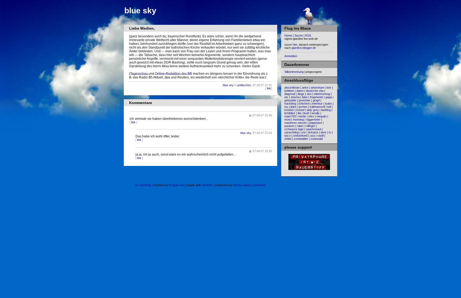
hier (295, 44)
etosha (295, 97)
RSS (308, 35)
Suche (299, 35)
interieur (317, 103)
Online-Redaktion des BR (173, 74)
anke (305, 87)
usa (312, 135)
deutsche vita (314, 90)
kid (329, 106)
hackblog (290, 103)
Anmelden (290, 56)
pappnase (315, 122)
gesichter (305, 100)
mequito (321, 116)
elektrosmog (322, 94)
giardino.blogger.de (304, 47)
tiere (323, 132)
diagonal (289, 94)
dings (300, 94)
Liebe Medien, (142, 28)
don (309, 94)
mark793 (290, 116)
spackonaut (313, 129)
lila (299, 113)
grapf (316, 100)
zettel (287, 138)
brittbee (289, 90)
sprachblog (291, 132)
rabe (300, 126)
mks (311, 116)
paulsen (289, 126)
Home (288, 35)
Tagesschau (139, 74)
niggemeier (313, 119)
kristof (300, 110)
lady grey (313, 110)
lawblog (326, 110)
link (269, 88)
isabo (328, 103)
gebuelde (290, 100)
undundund (300, 135)
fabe (305, 97)
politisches (244, 85)
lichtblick (289, 113)
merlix (302, 116)
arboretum (317, 87)
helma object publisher (249, 185)
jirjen (293, 106)
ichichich (304, 103)
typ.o (287, 135)
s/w (303, 132)
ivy (286, 106)
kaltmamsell (317, 106)
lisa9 (306, 113)
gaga (328, 97)
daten (300, 90)
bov (329, 87)
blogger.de (176, 185)
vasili (320, 135)
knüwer (289, 110)
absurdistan (292, 87)
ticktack (313, 132)
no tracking (143, 185)
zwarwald (317, 138)
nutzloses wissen (295, 122)
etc (286, 97)
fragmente (316, 97)
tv (330, 132)
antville (207, 185)
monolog (298, 119)
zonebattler (301, 138)
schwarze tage (294, 129)
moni (287, 119)
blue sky (140, 10)
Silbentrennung (294, 71)
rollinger (310, 126)
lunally (316, 113)
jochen (303, 106)
